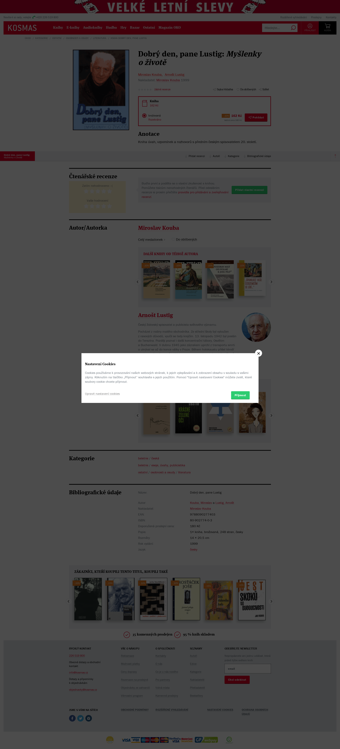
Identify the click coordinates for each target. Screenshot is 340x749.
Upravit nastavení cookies (102, 394)
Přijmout (240, 395)
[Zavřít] (258, 353)
